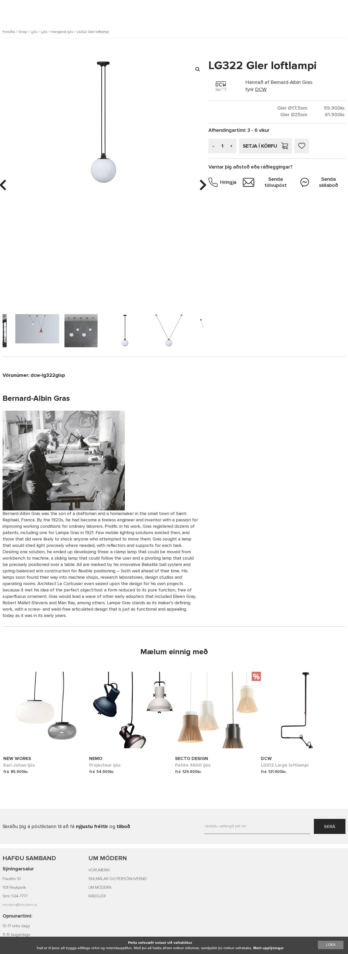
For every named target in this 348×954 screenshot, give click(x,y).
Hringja (228, 182)
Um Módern (107, 858)
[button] (197, 69)
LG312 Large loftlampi (285, 765)
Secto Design (191, 758)
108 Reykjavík (14, 887)
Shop (22, 32)
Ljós (34, 32)
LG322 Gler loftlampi (93, 32)
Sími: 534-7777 (15, 896)
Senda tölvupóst (275, 182)
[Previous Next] (46, 710)
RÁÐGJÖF (97, 896)
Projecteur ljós (105, 765)
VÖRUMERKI (99, 870)
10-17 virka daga (16, 926)
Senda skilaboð (328, 182)
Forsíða (9, 32)
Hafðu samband (29, 858)
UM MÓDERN (99, 887)
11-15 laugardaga (16, 935)
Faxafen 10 (12, 879)
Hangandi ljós (62, 32)
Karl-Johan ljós (19, 765)
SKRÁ (329, 826)
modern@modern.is (20, 905)
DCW (266, 758)
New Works (17, 758)
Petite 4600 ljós (192, 765)
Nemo (95, 758)
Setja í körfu (260, 146)
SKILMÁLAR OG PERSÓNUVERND (117, 879)
